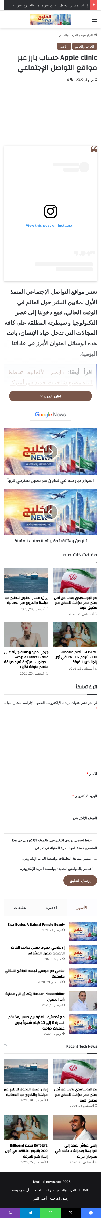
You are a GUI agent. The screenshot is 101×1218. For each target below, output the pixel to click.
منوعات (49, 1190)
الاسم (91, 774)
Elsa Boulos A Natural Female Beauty (36, 924)
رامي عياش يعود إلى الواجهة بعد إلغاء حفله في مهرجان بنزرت (76, 1151)
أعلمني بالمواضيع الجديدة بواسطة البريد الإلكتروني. (56, 869)
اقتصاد (36, 1190)
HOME (84, 1190)
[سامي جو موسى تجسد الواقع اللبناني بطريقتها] (83, 977)
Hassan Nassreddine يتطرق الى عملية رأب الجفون (35, 997)
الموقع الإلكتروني (85, 818)
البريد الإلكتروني (84, 796)
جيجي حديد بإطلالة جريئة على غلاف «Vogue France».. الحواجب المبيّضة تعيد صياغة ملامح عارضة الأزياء (26, 659)
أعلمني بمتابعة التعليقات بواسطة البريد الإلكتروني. (57, 858)
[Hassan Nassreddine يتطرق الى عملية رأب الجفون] (83, 1001)
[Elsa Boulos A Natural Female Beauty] (83, 931)
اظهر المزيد (52, 396)
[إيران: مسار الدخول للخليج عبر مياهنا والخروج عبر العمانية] (26, 580)
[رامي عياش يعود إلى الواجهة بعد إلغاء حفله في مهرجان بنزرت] (75, 1127)
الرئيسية (87, 35)
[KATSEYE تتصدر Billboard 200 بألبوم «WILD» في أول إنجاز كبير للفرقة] (75, 634)
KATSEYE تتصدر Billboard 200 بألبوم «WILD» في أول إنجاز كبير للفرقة (76, 657)
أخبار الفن (40, 1198)
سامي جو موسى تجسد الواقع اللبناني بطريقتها (35, 973)
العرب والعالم (68, 35)
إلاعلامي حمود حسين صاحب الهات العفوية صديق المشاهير (38, 950)
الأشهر (82, 907)
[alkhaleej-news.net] (50, 19)
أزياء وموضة (20, 1190)
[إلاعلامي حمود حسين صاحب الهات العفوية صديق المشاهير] (83, 954)
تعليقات (20, 907)
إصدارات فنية (58, 1198)
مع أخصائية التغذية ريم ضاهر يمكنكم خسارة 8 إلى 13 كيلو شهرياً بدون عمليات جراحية (36, 1023)
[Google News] (50, 415)
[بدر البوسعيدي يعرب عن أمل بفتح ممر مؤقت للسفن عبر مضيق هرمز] (75, 580)
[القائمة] (94, 21)
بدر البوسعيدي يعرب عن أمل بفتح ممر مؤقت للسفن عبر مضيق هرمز (75, 602)
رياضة (64, 46)
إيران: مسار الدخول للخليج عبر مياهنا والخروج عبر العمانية (47, 5)
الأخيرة (51, 907)
